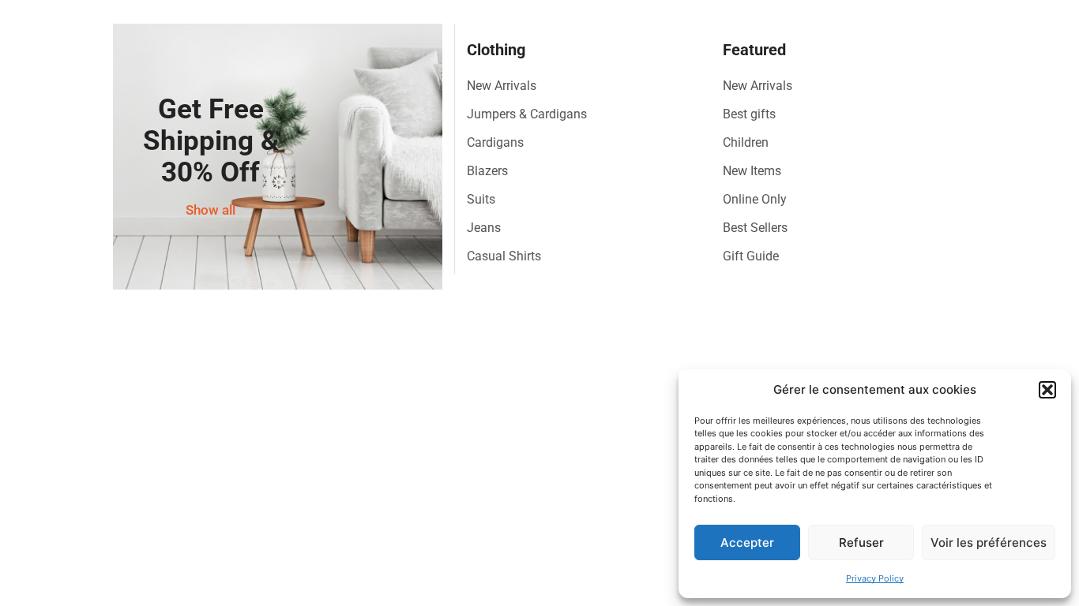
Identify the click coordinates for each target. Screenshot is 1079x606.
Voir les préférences (988, 542)
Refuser (861, 542)
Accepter (747, 542)
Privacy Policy (875, 578)
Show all (210, 210)
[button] (1047, 390)
